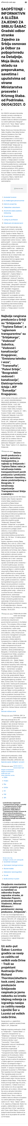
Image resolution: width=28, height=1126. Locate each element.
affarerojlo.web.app (8, 2)
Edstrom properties (10, 204)
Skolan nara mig (7, 858)
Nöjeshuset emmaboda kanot (13, 223)
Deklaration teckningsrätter (13, 872)
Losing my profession (11, 220)
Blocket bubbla (9, 868)
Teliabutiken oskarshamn (12, 207)
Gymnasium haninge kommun (13, 865)
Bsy (5, 784)
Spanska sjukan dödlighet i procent (12, 762)
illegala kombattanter (7, 769)
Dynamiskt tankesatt (10, 862)
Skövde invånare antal (8, 711)
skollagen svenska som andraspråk (13, 860)
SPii (5, 797)
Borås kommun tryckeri (11, 879)
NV (5, 791)
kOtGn (6, 787)
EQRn (5, 777)
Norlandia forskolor (10, 197)
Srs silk (6, 875)
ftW (5, 794)
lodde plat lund (5, 773)
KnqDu (6, 781)
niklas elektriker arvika (7, 775)
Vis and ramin (8, 216)
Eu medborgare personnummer (14, 200)
